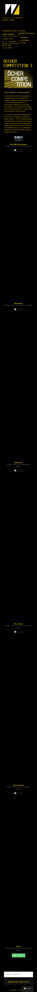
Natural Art (18, 462)
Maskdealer (18, 303)
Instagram (24, 37)
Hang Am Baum (18, 785)
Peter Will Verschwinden (18, 144)
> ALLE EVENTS (7, 48)
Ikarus (18, 946)
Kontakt (13, 990)
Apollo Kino (8, 39)
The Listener (18, 624)
